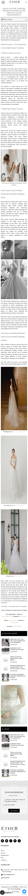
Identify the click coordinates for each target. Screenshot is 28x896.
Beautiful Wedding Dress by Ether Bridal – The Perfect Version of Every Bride (17, 667)
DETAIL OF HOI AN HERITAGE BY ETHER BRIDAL (16, 658)
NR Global (17, 889)
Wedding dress (5, 855)
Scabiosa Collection (19, 505)
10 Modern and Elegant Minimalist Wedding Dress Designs (18, 676)
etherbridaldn (12, 620)
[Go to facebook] (24, 891)
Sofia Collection (18, 576)
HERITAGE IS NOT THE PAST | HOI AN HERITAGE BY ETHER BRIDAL (17, 641)
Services (3, 853)
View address (14, 810)
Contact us (4, 860)
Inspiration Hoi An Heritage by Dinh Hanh (17, 648)
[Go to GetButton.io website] (24, 894)
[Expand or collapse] (25, 19)
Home (2, 850)
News (2, 857)
